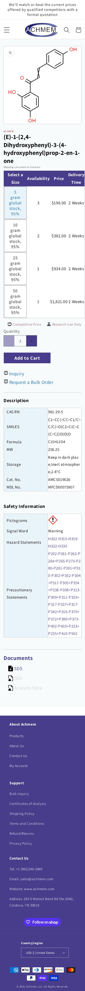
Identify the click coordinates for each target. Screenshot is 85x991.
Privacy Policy (20, 843)
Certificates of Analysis (27, 803)
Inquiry (16, 374)
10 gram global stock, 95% (15, 235)
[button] (7, 30)
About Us (16, 746)
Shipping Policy (21, 813)
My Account (18, 765)
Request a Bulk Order (31, 382)
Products (16, 736)
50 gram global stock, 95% (15, 301)
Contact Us (18, 755)
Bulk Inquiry (19, 793)
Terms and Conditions (26, 823)
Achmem (31, 986)
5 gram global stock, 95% (15, 202)
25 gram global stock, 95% (15, 268)
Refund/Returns (21, 833)
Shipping (8, 167)
